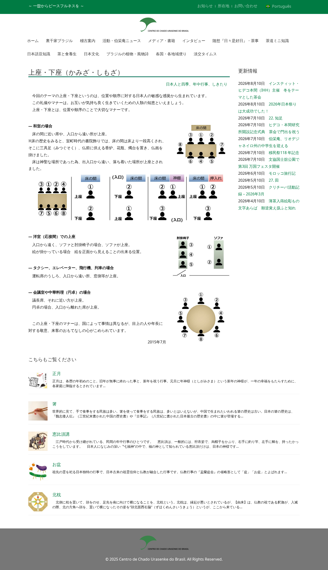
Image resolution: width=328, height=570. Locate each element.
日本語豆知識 (38, 53)
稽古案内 (87, 40)
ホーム (33, 40)
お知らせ (205, 5)
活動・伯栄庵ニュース (122, 40)
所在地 (223, 5)
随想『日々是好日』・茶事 (236, 40)
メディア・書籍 (161, 40)
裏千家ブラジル (59, 40)
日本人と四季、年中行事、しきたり (196, 84)
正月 (56, 373)
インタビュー (193, 40)
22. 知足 (276, 118)
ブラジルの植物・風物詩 (127, 53)
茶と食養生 (67, 53)
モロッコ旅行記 (282, 173)
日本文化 (91, 53)
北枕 (56, 494)
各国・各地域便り (171, 53)
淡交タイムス (205, 53)
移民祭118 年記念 (284, 152)
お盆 (56, 464)
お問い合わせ (245, 5)
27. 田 (274, 180)
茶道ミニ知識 (277, 40)
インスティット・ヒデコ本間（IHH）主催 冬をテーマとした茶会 (268, 90)
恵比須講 (61, 434)
